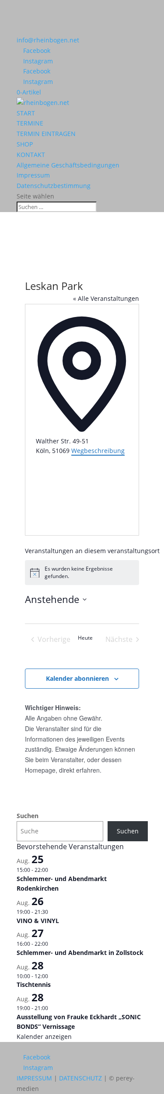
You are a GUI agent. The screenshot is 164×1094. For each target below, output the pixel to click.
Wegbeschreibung (98, 450)
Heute (85, 637)
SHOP (25, 144)
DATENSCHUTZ (80, 1078)
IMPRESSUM (34, 1078)
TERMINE (30, 123)
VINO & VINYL (38, 920)
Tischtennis (34, 984)
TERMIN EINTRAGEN (46, 133)
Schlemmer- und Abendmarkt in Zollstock (80, 952)
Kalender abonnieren (77, 678)
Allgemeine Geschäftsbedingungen (68, 165)
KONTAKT (31, 154)
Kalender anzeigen (44, 1036)
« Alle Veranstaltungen (106, 298)
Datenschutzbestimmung (54, 185)
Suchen (27, 816)
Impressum (33, 175)
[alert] (82, 572)
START (26, 113)
